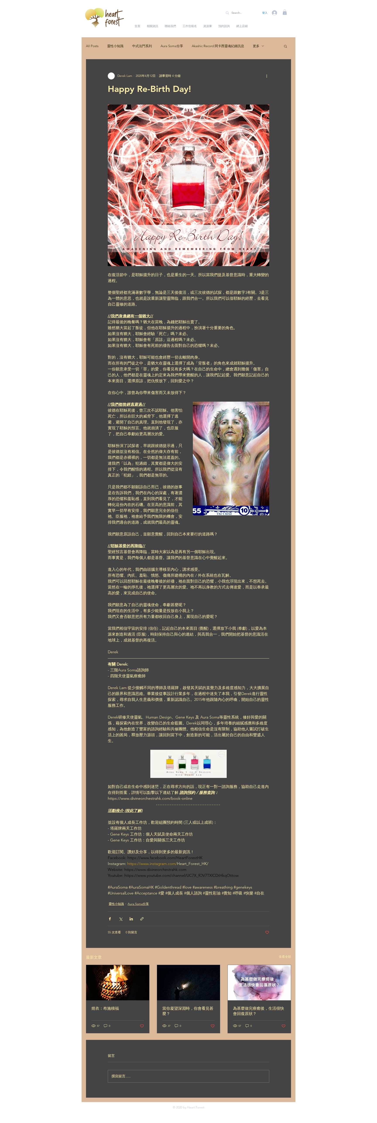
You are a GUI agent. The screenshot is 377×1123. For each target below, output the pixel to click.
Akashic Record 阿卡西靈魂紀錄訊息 (218, 46)
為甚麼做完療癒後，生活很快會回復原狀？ (258, 1011)
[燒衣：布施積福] (117, 982)
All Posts (92, 46)
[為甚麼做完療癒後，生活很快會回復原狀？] (259, 982)
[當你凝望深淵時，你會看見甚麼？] (188, 982)
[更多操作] (266, 76)
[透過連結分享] (142, 919)
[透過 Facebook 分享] (110, 919)
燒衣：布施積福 (105, 1008)
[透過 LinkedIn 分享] (131, 919)
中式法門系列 (142, 46)
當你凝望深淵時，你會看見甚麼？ (187, 1011)
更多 (256, 46)
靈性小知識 (115, 46)
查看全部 (285, 957)
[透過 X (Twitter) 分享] (120, 919)
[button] (285, 12)
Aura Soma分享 (172, 46)
